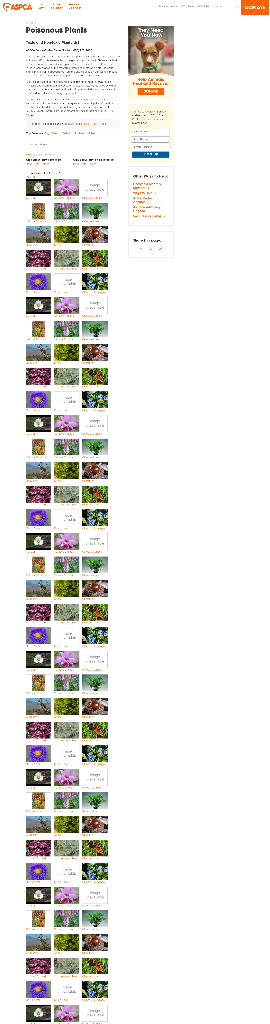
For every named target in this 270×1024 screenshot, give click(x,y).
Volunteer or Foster (147, 216)
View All (31, 177)
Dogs (87, 124)
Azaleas (79, 133)
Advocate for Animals (142, 200)
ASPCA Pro (203, 6)
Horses (103, 124)
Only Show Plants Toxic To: (44, 160)
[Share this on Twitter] (151, 249)
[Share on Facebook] (141, 249)
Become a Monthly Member (147, 186)
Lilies (92, 133)
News (191, 6)
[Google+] (161, 249)
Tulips (66, 133)
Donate (255, 8)
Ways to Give (142, 193)
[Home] (17, 7)
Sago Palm (51, 133)
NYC (183, 6)
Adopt (174, 6)
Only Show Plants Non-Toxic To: (93, 160)
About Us (163, 6)
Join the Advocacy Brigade (146, 209)
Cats (94, 124)
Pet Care (31, 23)
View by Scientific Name (40, 154)
